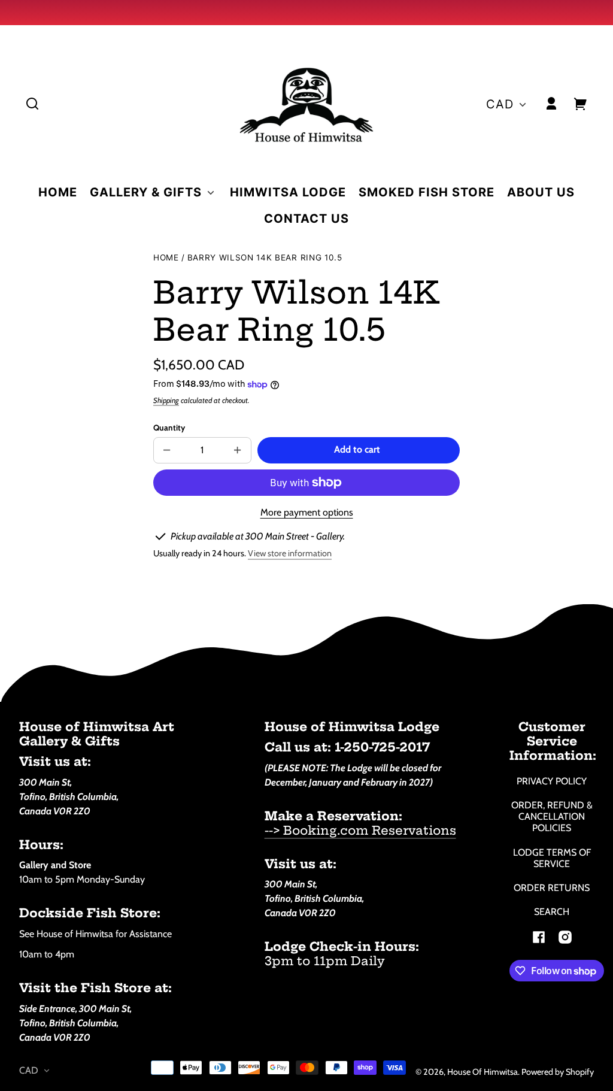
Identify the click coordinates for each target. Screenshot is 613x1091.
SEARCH (551, 911)
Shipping (166, 400)
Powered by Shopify (557, 1071)
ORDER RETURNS (552, 887)
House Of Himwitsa (482, 1071)
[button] (32, 103)
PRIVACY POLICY (552, 781)
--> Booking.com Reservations (360, 830)
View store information (290, 553)
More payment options (306, 512)
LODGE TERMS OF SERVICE (552, 858)
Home (166, 257)
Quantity (169, 427)
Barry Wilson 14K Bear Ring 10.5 (264, 257)
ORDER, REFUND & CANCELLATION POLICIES (552, 816)
